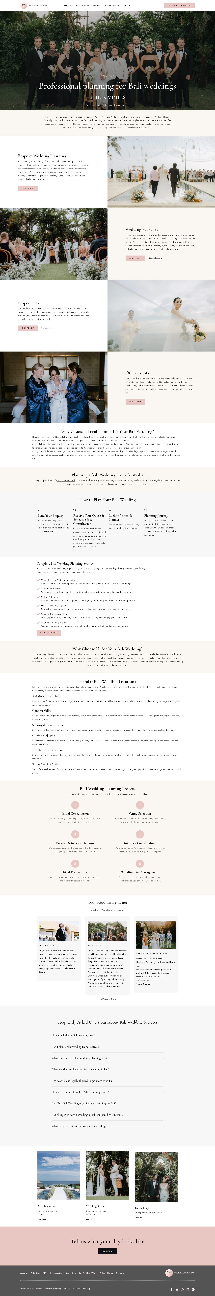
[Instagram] (187, 1289)
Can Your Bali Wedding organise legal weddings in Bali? (84, 1103)
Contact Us (120, 1273)
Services (68, 5)
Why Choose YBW (39, 1273)
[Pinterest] (193, 1289)
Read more (42, 1219)
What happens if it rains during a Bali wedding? (79, 1126)
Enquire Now (107, 1251)
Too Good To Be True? (107, 902)
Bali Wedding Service (59, 1273)
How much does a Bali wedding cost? (73, 1035)
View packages (155, 258)
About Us (24, 1273)
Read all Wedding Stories (107, 999)
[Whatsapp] (182, 1289)
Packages (81, 5)
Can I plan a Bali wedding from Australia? (76, 1047)
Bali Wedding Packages (100, 120)
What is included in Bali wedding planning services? (81, 1058)
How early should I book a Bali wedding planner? (80, 1092)
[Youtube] (177, 1289)
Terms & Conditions (72, 1288)
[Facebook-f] (171, 1289)
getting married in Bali (65, 480)
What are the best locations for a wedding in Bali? (80, 1069)
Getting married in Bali (115, 5)
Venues (96, 5)
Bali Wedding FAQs (87, 1273)
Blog (74, 1273)
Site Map (86, 1288)
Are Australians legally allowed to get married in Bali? (83, 1081)
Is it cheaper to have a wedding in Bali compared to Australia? (88, 1115)
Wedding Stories (106, 1273)
